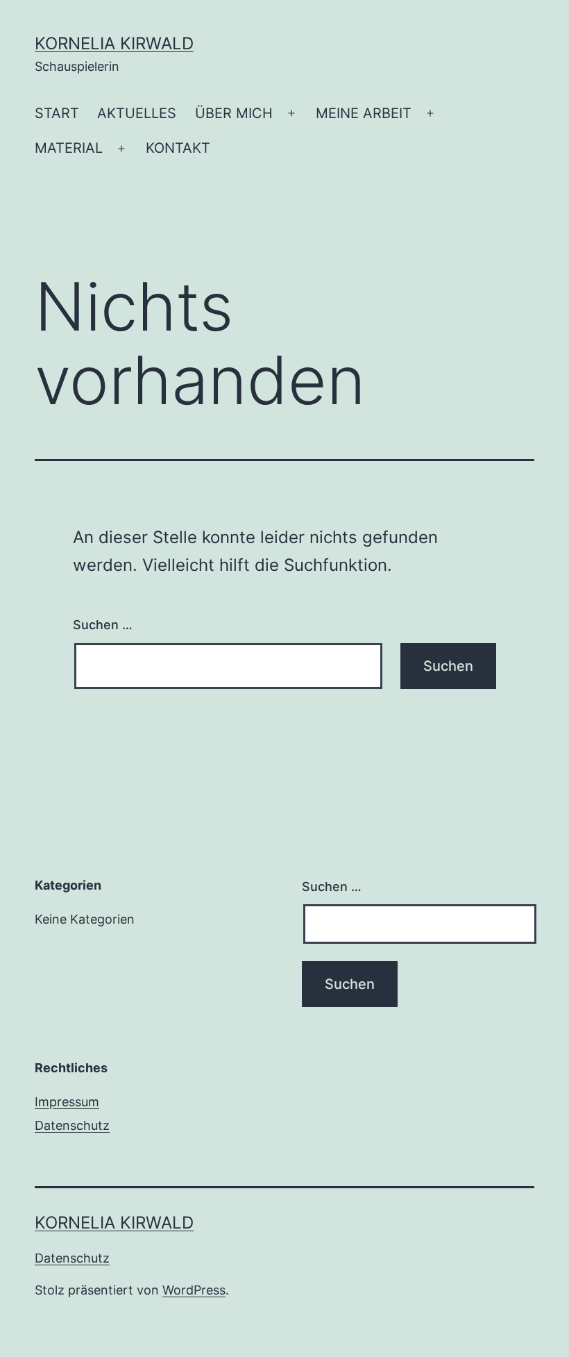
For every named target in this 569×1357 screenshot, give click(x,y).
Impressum (67, 1101)
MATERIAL (69, 148)
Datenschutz (72, 1125)
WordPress (194, 1290)
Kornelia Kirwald (114, 43)
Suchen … (103, 624)
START (57, 113)
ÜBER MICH (234, 113)
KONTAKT (178, 148)
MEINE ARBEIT (363, 113)
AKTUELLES (136, 113)
